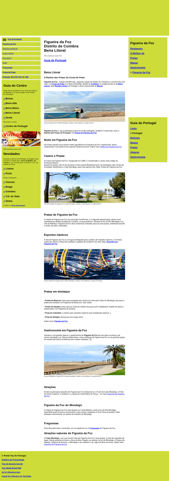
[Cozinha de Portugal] (21, 146)
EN (12, 77)
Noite (5, 63)
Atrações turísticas (10, 49)
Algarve (134, 152)
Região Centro (61, 86)
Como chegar (8, 53)
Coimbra (95, 84)
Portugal (6, 77)
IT (23, 77)
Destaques (136, 48)
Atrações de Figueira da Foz (55, 444)
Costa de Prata (9, 72)
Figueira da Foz (9, 44)
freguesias (94, 428)
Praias (134, 58)
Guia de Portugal (18, 205)
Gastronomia (137, 67)
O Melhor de (137, 53)
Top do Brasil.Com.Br (12, 464)
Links (133, 128)
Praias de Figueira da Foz (86, 133)
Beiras (100, 86)
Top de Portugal (15, 39)
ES (20, 77)
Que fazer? (7, 58)
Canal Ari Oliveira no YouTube (16, 476)
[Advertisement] (71, 18)
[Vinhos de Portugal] (21, 138)
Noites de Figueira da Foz (111, 147)
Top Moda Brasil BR (11, 468)
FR (16, 77)
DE (27, 77)
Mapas (134, 62)
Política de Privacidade (13, 460)
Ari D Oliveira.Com (11, 472)
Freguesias (7, 68)
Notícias (135, 137)
